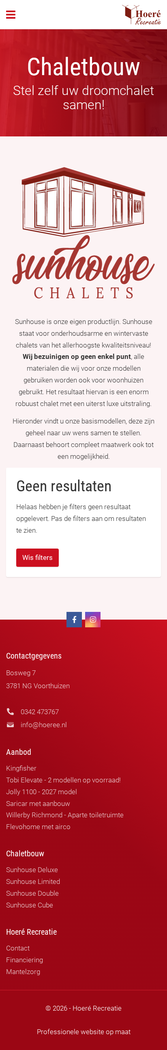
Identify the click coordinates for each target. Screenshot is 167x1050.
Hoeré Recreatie (141, 14)
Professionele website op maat (84, 1032)
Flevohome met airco (38, 827)
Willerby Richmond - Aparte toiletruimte (65, 815)
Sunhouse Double (32, 893)
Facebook (74, 619)
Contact (18, 948)
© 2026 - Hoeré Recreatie (83, 1008)
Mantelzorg (23, 972)
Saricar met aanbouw (38, 803)
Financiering (24, 960)
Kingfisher (21, 768)
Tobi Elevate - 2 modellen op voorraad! (63, 780)
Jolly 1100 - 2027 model (41, 792)
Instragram (93, 619)
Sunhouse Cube (29, 905)
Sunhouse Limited (33, 881)
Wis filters (37, 557)
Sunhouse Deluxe (32, 870)
